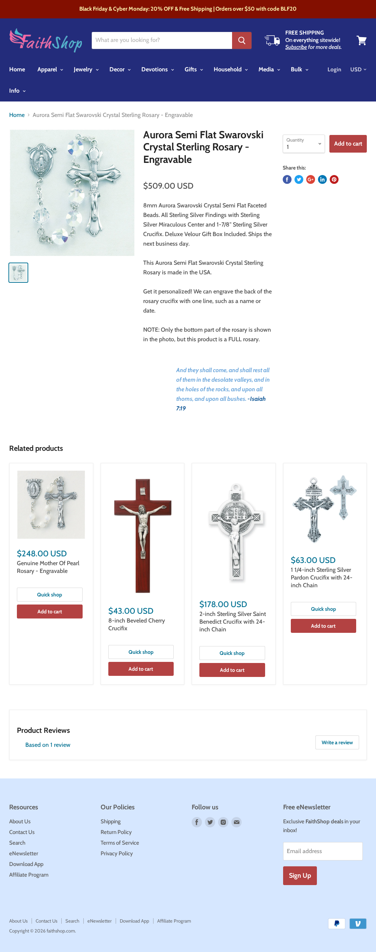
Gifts (191, 69)
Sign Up (300, 875)
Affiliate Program (28, 874)
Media (266, 69)
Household (228, 69)
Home (17, 69)
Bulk (297, 69)
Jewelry (84, 69)
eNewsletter (23, 853)
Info (15, 90)
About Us (19, 821)
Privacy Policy (117, 853)
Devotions (155, 69)
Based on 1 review (47, 744)
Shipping (111, 821)
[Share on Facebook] (287, 179)
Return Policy (116, 832)
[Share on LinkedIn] (322, 179)
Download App (26, 864)
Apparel (47, 69)
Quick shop (49, 594)
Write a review (337, 742)
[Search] (242, 40)
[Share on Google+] (310, 179)
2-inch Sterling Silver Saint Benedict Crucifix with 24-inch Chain (232, 621)
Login (334, 69)
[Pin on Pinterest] (334, 179)
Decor (117, 69)
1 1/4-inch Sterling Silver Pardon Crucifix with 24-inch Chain (321, 577)
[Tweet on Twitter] (298, 179)
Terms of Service (120, 842)
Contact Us (22, 832)
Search (17, 842)
